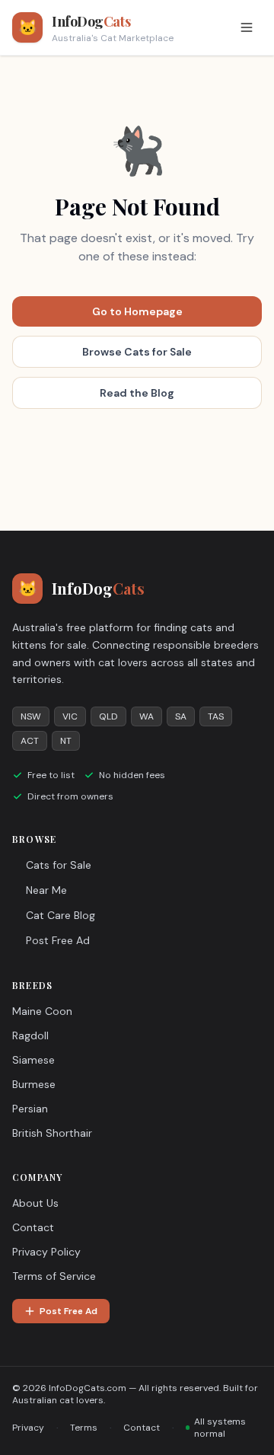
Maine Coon (42, 1011)
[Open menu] (246, 27)
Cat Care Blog (60, 915)
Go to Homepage (137, 311)
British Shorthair (52, 1133)
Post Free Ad (58, 940)
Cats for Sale (58, 865)
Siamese (33, 1060)
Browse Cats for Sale (137, 352)
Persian (30, 1108)
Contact (33, 1227)
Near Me (46, 890)
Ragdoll (30, 1035)
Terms (83, 1427)
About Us (35, 1203)
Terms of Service (54, 1276)
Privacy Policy (46, 1252)
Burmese (34, 1084)
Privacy (28, 1427)
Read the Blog (137, 393)
